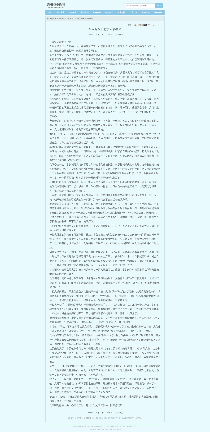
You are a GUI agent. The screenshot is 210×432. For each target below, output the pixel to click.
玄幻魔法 (60, 12)
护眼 (139, 25)
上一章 (90, 34)
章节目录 (100, 34)
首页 (50, 12)
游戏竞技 (121, 12)
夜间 (144, 25)
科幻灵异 (109, 12)
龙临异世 (70, 19)
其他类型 (146, 12)
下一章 (109, 34)
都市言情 (85, 12)
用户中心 (158, 12)
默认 (135, 25)
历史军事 (97, 12)
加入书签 (119, 34)
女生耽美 (133, 12)
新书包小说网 (52, 19)
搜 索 (159, 5)
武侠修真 (72, 12)
